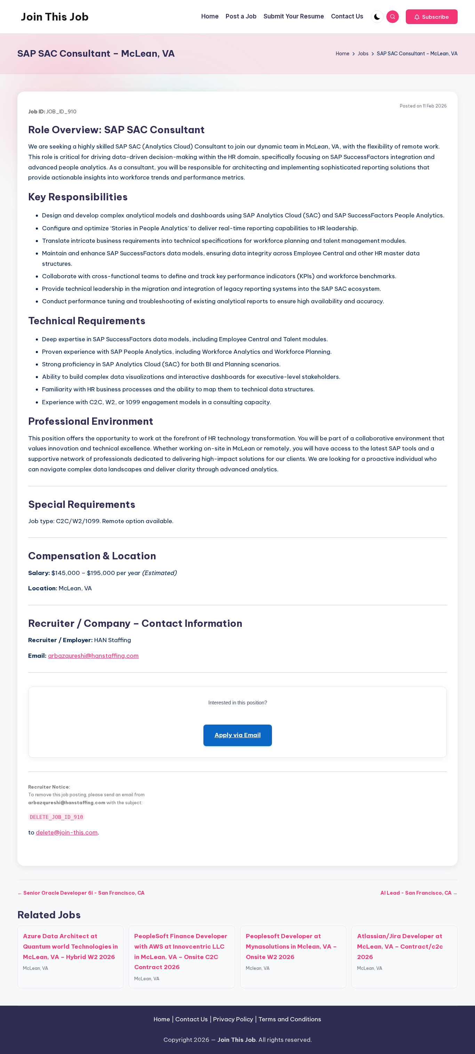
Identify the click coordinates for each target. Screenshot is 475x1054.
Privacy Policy (233, 1019)
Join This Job (55, 16)
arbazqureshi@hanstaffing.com (93, 656)
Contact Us (191, 1019)
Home (162, 1019)
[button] (432, 16)
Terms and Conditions (289, 1019)
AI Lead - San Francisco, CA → (419, 893)
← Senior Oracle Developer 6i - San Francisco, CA (81, 893)
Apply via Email (238, 735)
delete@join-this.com (67, 832)
